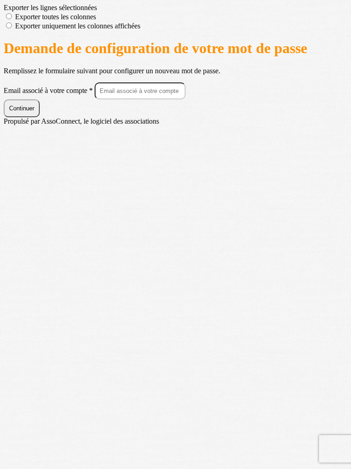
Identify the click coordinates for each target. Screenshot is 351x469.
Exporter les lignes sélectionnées (50, 7)
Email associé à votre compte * (49, 90)
